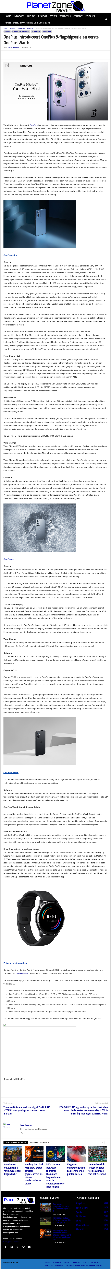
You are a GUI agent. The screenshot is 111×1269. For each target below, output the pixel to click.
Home (8, 16)
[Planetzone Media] (55, 6)
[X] (13, 55)
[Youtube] (29, 1247)
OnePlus (34, 125)
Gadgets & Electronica (26, 29)
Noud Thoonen (13, 47)
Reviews (42, 16)
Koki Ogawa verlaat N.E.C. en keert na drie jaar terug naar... (62, 1220)
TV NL (78, 1220)
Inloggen (19, 16)
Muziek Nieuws (83, 1225)
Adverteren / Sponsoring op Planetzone (27, 22)
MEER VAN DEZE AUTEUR (39, 1142)
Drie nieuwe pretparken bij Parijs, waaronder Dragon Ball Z (12, 1169)
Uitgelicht (47, 31)
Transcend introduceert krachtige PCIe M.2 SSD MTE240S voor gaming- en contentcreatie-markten (26, 1110)
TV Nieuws (81, 1216)
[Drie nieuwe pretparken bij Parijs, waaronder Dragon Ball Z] (12, 1154)
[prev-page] (102, 1142)
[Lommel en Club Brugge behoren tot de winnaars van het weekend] (97, 1154)
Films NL (80, 1229)
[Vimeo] (24, 1247)
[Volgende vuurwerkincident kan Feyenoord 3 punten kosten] (76, 1154)
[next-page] (105, 1142)
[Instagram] (12, 1247)
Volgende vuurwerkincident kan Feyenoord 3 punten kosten (76, 1169)
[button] (106, 19)
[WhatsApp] (20, 55)
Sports (79, 1212)
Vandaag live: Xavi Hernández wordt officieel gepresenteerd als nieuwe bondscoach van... (62, 1235)
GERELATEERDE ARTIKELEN (16, 1142)
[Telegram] (26, 55)
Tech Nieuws (36, 31)
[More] (33, 55)
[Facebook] (6, 55)
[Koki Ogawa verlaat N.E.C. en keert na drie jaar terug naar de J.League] (45, 1221)
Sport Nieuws (82, 1207)
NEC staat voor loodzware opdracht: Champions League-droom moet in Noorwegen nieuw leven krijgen (55, 1175)
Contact (78, 16)
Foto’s (53, 16)
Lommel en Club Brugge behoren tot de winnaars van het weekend (97, 1169)
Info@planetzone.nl (11, 1241)
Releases (90, 16)
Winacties (65, 16)
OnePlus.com (22, 973)
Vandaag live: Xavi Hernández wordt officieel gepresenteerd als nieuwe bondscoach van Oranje (34, 1174)
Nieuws (31, 16)
